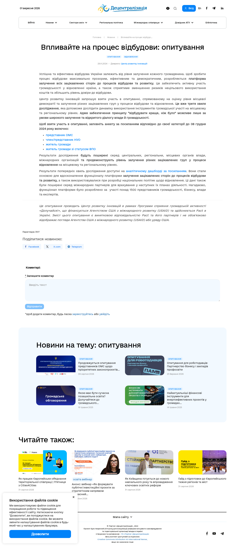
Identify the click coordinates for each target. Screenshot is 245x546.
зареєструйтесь (82, 314)
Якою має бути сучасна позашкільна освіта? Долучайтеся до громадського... (93, 398)
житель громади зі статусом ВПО (71, 149)
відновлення (131, 57)
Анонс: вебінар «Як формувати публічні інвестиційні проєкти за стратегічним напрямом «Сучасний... (93, 489)
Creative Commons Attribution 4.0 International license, (122, 539)
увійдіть (104, 314)
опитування (113, 57)
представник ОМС (59, 135)
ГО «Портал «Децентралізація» (135, 534)
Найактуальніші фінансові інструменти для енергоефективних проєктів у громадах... (186, 398)
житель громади (58, 144)
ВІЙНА (31, 22)
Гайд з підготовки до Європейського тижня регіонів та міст (202, 480)
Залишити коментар (39, 276)
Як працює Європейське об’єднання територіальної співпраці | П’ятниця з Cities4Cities (42, 482)
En (199, 8)
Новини (111, 37)
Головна (97, 37)
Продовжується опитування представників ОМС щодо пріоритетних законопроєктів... (99, 366)
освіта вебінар (82, 479)
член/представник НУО (63, 139)
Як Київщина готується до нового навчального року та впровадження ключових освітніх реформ (149, 482)
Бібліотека (211, 22)
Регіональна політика (111, 22)
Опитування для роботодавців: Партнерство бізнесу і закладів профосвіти (187, 366)
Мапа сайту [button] (121, 516)
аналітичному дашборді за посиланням (156, 171)
